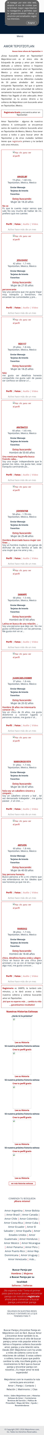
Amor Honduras (28, 1239)
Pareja (19, 1385)
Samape (22, 594)
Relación (11, 1389)
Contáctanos (30, 1398)
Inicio (6, 1395)
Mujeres (28, 1273)
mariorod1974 (22, 761)
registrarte (17, 141)
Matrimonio (24, 1389)
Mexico (24, 182)
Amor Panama (14, 1247)
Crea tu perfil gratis (22, 1049)
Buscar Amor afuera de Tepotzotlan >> (27, 51)
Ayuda (34, 1403)
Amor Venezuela (17, 1259)
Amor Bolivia (32, 1210)
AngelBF (22, 176)
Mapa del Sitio (23, 1403)
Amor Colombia (29, 1218)
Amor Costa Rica (13, 1222)
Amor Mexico (11, 1243)
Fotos (18, 224)
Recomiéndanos (22, 1405)
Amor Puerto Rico (15, 1251)
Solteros (16, 1285)
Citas (34, 1389)
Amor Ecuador (16, 1226)
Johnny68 (22, 510)
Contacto (29, 1385)
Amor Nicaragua (31, 1243)
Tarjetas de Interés (19, 190)
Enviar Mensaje (17, 187)
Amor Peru (31, 1247)
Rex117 (22, 343)
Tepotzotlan (14, 182)
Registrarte (8, 988)
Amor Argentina (13, 1210)
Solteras (27, 1285)
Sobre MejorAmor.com (20, 1395)
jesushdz (22, 260)
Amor (11, 1385)
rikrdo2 (22, 928)
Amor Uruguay (29, 1255)
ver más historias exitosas (22, 1183)
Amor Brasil (13, 1214)
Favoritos (15, 194)
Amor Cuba (31, 1222)
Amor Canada (30, 1214)
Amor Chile (11, 1218)
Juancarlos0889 (22, 677)
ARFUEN (22, 845)
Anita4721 (22, 427)
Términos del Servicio (16, 1400)
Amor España (23, 1230)
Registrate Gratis (12, 112)
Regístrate (34, 1296)
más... (32, 1259)
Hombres (16, 1273)
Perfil (9, 224)
